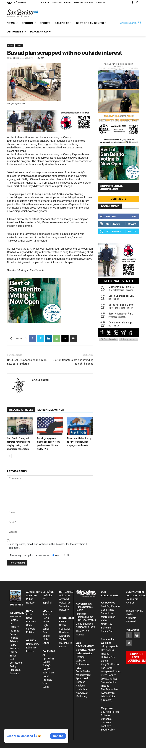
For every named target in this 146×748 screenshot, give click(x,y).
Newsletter (16, 616)
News (10, 45)
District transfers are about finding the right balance (73, 361)
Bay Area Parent (110, 711)
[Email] (65, 338)
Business (31, 621)
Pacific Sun (107, 631)
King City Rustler (110, 664)
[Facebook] (132, 3)
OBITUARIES (66, 591)
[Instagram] (137, 3)
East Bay (106, 726)
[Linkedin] (48, 338)
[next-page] (15, 456)
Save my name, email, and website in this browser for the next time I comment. (48, 545)
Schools (30, 628)
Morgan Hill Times (111, 671)
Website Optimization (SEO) (83, 664)
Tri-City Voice (108, 696)
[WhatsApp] (56, 338)
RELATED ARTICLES (21, 409)
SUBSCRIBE (16, 604)
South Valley (108, 729)
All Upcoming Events (48, 658)
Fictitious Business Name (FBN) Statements (86, 616)
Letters (30, 651)
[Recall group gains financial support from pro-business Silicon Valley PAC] (50, 426)
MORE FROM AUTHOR (50, 409)
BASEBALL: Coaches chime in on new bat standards (26, 361)
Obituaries (65, 595)
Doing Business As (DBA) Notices (85, 625)
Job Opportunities (136, 595)
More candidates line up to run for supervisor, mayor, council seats (79, 442)
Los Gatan (107, 667)
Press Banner (108, 675)
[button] (131, 22)
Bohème (105, 715)
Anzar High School (46, 625)
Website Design (84, 653)
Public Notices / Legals (84, 608)
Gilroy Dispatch (109, 646)
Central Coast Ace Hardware (64, 629)
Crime (29, 625)
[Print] (73, 338)
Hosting (80, 657)
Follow (132, 223)
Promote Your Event (47, 683)
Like (134, 216)
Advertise (31, 595)
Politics (19, 45)
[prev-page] (9, 456)
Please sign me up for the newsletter (29, 555)
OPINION (31, 640)
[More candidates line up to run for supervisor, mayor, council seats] (80, 426)
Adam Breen (13, 58)
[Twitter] (40, 338)
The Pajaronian (109, 689)
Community (32, 644)
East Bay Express (110, 606)
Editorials (31, 647)
